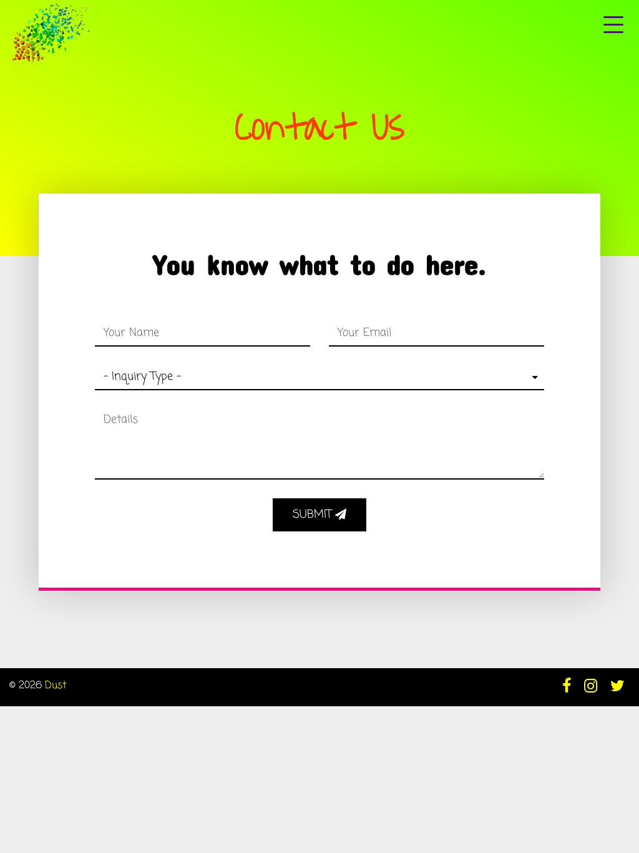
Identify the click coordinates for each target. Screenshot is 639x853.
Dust (56, 685)
